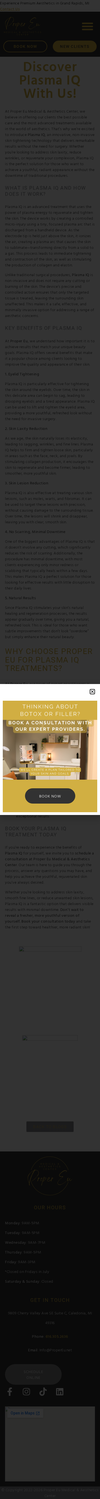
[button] (92, 692)
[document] (50, 749)
